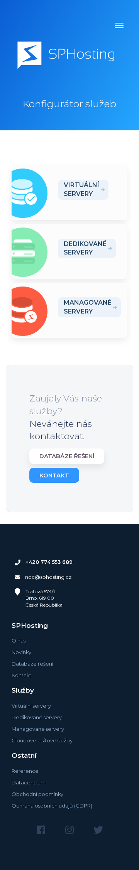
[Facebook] (41, 830)
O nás (18, 640)
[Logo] (66, 56)
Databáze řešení (66, 456)
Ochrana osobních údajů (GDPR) (52, 806)
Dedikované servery (37, 717)
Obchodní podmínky (37, 794)
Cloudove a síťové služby (42, 740)
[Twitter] (98, 830)
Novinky (21, 652)
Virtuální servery (31, 706)
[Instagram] (69, 830)
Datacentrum (29, 782)
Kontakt (54, 475)
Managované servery (38, 729)
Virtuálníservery (81, 189)
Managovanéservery (88, 307)
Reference (25, 771)
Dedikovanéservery (85, 248)
